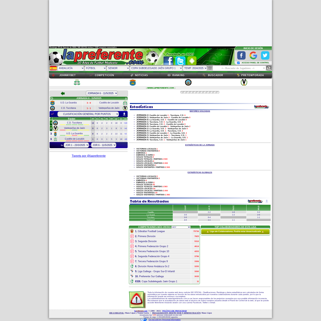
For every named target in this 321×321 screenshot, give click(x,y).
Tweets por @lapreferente (89, 155)
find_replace (268, 68)
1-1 (209, 220)
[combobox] (239, 68)
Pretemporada (252, 75)
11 (121, 134)
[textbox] (239, 68)
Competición (104, 75)
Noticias (141, 75)
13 (116, 134)
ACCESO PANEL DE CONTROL (255, 63)
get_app (125, 98)
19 (121, 139)
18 (116, 123)
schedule (51, 98)
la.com (140, 311)
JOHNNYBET (67, 75)
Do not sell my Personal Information (165, 319)
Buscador (215, 75)
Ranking (178, 75)
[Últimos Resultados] (52, 114)
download (124, 114)
